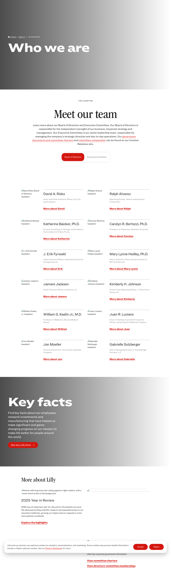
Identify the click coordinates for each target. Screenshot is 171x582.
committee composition (92, 140)
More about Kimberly (122, 298)
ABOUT (21, 37)
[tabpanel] (85, 270)
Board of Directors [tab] (73, 157)
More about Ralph (120, 208)
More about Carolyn (121, 236)
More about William (55, 329)
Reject (156, 547)
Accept (140, 547)
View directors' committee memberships (111, 565)
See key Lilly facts (21, 444)
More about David (54, 208)
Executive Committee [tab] (96, 157)
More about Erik (53, 268)
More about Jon (52, 359)
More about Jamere (55, 296)
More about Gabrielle (122, 359)
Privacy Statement (53, 548)
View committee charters (102, 560)
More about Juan (120, 329)
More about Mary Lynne (124, 268)
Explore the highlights (34, 522)
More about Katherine (56, 238)
